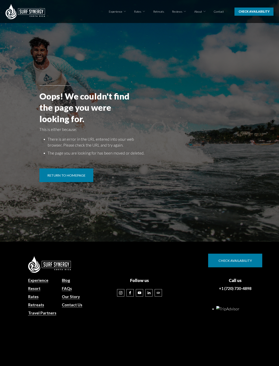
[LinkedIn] (149, 292)
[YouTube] (139, 292)
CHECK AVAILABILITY (254, 11)
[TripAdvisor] (158, 292)
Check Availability (235, 260)
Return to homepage (66, 175)
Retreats (158, 11)
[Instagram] (120, 292)
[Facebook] (130, 292)
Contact (219, 11)
